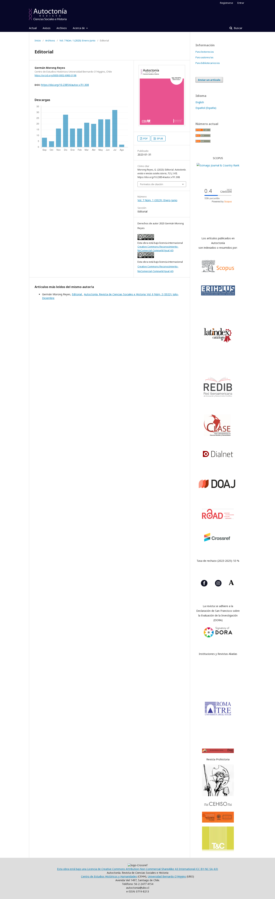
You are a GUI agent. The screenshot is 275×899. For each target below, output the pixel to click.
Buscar (237, 28)
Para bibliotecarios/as (207, 63)
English (199, 102)
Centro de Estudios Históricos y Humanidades (109, 876)
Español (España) (205, 108)
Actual (33, 28)
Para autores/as (204, 57)
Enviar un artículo (209, 80)
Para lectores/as (204, 51)
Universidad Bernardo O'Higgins (167, 876)
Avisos (47, 28)
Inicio (38, 40)
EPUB (159, 138)
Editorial (77, 294)
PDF (145, 138)
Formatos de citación (151, 184)
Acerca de (79, 28)
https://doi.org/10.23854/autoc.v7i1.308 (65, 85)
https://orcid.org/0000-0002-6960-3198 (55, 75)
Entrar (240, 2)
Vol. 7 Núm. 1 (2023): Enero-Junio (77, 40)
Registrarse (226, 2)
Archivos (61, 28)
